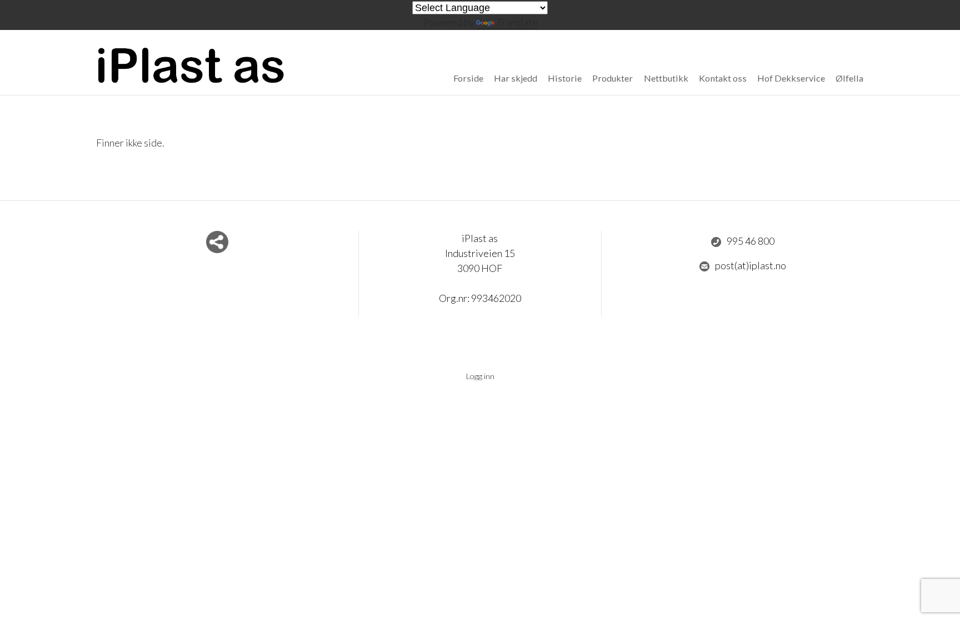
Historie (565, 78)
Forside (468, 78)
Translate (517, 22)
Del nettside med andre (217, 242)
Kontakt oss (723, 78)
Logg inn (480, 376)
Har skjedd (515, 78)
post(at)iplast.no (750, 265)
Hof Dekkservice (791, 78)
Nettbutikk (666, 78)
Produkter (612, 78)
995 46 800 (750, 241)
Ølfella (849, 78)
